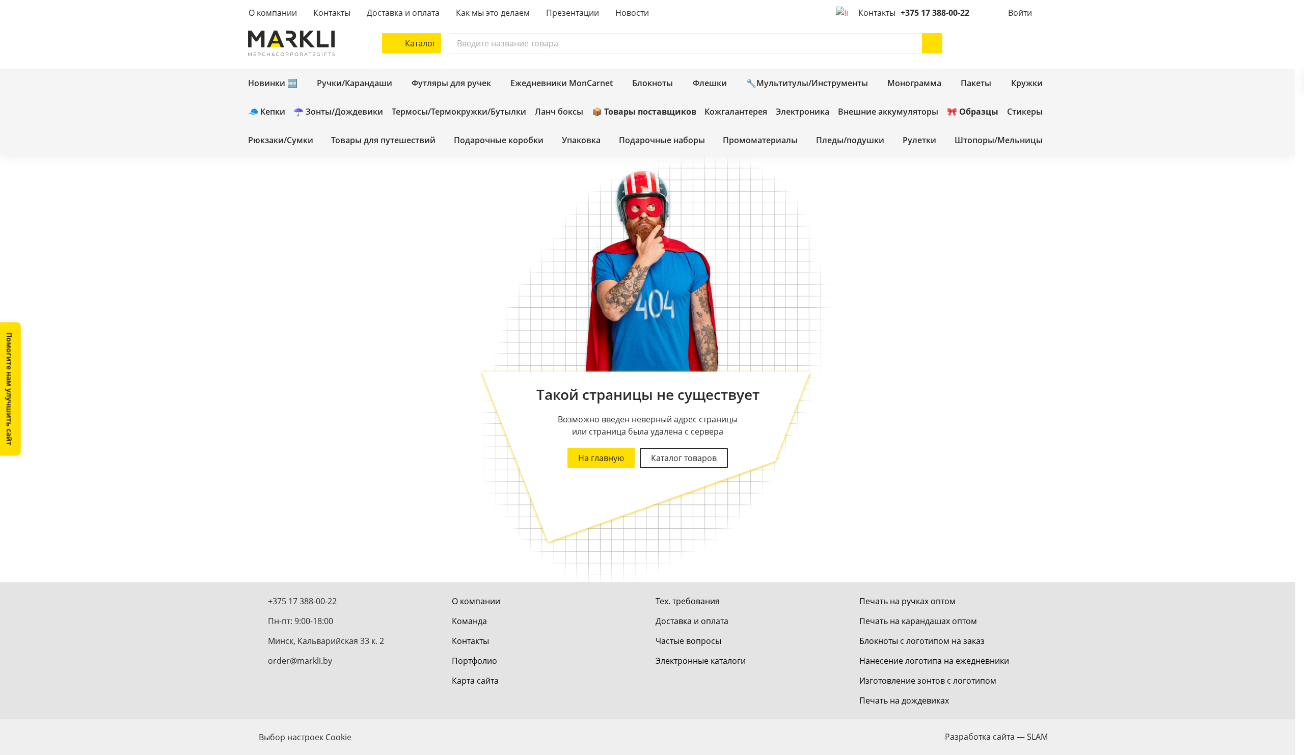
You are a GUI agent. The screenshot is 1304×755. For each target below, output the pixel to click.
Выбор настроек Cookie (305, 737)
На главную (601, 458)
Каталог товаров (684, 458)
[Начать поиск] (932, 43)
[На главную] (291, 43)
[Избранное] (1007, 43)
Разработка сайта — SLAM (996, 736)
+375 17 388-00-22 (935, 12)
